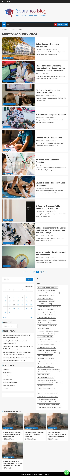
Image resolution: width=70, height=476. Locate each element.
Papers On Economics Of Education (47, 393)
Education (7, 127)
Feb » (31, 317)
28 (26, 308)
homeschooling (8, 57)
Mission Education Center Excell (46, 388)
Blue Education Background (45, 298)
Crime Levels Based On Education (47, 325)
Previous (27, 272)
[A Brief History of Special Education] (18, 118)
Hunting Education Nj (43, 374)
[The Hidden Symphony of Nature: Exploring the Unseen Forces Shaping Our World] (12, 450)
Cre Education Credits (44, 323)
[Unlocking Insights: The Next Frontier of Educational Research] (35, 421)
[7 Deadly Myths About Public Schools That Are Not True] (18, 210)
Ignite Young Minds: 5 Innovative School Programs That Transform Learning (57, 434)
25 (14, 308)
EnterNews (37, 474)
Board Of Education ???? (44, 304)
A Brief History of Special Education (51, 115)
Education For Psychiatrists (45, 336)
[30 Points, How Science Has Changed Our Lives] (18, 95)
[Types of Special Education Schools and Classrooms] (18, 257)
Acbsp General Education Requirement (48, 293)
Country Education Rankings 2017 (47, 320)
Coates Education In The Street (46, 314)
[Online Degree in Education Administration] (18, 48)
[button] (8, 24)
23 (5, 308)
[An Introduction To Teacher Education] (18, 164)
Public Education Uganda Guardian (47, 399)
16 (5, 304)
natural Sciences (8, 242)
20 (22, 304)
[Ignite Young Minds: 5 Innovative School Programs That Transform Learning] (57, 421)
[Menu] (8, 24)
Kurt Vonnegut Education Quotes (47, 380)
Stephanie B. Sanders (52, 49)
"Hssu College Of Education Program (47, 287)
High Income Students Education (46, 361)
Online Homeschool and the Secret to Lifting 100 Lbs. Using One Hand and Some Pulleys (51, 230)
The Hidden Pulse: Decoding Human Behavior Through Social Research (12, 434)
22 (31, 304)
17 (9, 304)
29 (31, 308)
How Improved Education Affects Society (49, 369)
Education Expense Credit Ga (46, 333)
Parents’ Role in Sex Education (49, 138)
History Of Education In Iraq (45, 366)
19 (18, 304)
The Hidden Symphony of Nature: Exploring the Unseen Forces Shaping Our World (12, 463)
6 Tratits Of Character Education (46, 290)
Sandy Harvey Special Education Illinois (48, 402)
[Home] (4, 24)
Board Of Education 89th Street (46, 301)
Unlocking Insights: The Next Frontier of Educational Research (34, 434)
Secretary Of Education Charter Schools (48, 404)
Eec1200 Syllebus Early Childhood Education (49, 342)
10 (9, 301)
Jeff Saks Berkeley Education (45, 377)
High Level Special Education (45, 363)
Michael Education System (45, 385)
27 (22, 308)
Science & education (9, 80)
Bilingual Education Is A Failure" (46, 295)
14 (26, 301)
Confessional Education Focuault (46, 317)
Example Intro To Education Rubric (47, 350)
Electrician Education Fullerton (46, 344)
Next (44, 272)
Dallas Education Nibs (43, 328)
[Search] (52, 24)
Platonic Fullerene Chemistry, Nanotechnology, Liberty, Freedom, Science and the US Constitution (51, 68)
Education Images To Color (45, 339)
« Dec (4, 317)
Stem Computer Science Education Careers (49, 407)
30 (5, 312)
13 (22, 301)
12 (18, 301)
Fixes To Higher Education (45, 355)
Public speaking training (10, 382)
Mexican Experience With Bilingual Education (50, 382)
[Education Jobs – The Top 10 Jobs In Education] (18, 187)
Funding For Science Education (46, 358)
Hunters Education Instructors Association (49, 372)
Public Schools (8, 219)
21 (26, 304)
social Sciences (8, 173)
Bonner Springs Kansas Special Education (49, 306)
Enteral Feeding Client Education (46, 347)
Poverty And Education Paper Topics (47, 396)
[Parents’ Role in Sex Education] (18, 141)
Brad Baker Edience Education (46, 309)
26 (18, 308)
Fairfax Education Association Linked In (48, 353)
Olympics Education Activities (46, 391)
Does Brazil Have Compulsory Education (48, 331)
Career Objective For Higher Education (48, 312)
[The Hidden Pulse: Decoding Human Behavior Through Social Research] (12, 421)
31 (9, 312)
